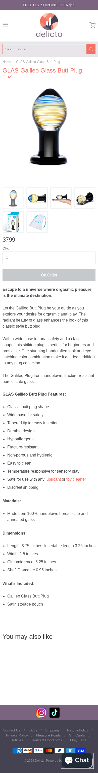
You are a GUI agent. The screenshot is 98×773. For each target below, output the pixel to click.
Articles (17, 740)
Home (7, 62)
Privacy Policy (17, 735)
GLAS (8, 77)
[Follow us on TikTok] (55, 716)
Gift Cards (77, 735)
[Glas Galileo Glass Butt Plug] (61, 198)
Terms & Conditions (46, 740)
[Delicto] (49, 25)
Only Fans (78, 740)
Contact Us (11, 730)
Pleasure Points (48, 735)
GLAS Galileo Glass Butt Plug (38, 62)
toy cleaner (76, 479)
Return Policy (77, 730)
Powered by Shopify (59, 760)
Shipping (52, 730)
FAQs (32, 730)
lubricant (53, 479)
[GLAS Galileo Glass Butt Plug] (13, 198)
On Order (49, 275)
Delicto (39, 760)
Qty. (6, 248)
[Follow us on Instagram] (41, 716)
